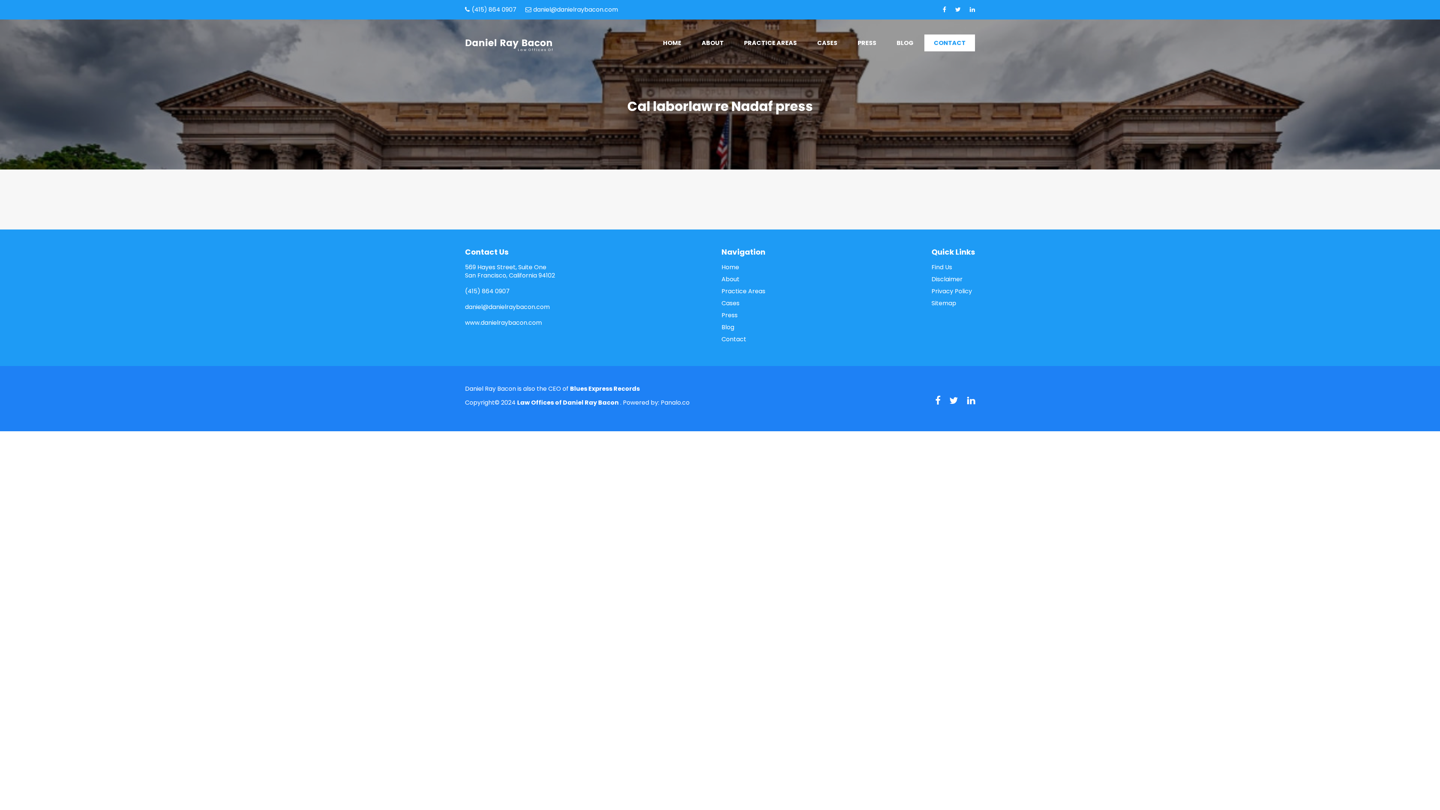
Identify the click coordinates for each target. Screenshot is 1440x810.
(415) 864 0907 (494, 9)
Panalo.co (675, 402)
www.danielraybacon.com (503, 322)
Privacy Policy (952, 291)
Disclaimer (947, 279)
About (713, 43)
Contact (950, 43)
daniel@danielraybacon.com (575, 9)
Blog (905, 43)
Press (867, 43)
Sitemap (944, 303)
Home (672, 43)
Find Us (942, 267)
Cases (827, 43)
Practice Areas (770, 43)
